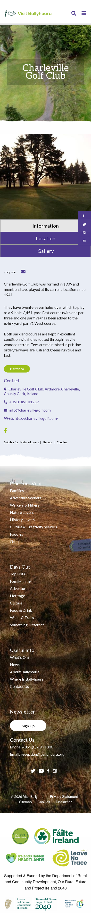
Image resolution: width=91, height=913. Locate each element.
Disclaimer (64, 801)
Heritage (17, 595)
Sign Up (28, 725)
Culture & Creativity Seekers (33, 526)
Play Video (17, 369)
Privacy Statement (64, 796)
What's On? (19, 657)
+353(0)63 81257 (23, 401)
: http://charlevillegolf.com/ (31, 418)
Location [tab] (45, 238)
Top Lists (17, 574)
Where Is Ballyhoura (26, 679)
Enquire (10, 272)
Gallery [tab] (46, 251)
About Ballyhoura (24, 671)
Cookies (44, 801)
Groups (16, 541)
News (15, 664)
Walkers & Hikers (24, 505)
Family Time (20, 581)
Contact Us (19, 686)
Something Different (27, 624)
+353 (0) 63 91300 (37, 747)
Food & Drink (21, 610)
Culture (16, 603)
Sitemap (25, 801)
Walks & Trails (22, 617)
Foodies (16, 534)
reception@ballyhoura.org (43, 754)
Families (17, 490)
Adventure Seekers (25, 497)
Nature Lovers (22, 512)
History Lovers (22, 519)
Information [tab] (46, 226)
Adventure (18, 588)
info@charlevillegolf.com (30, 410)
